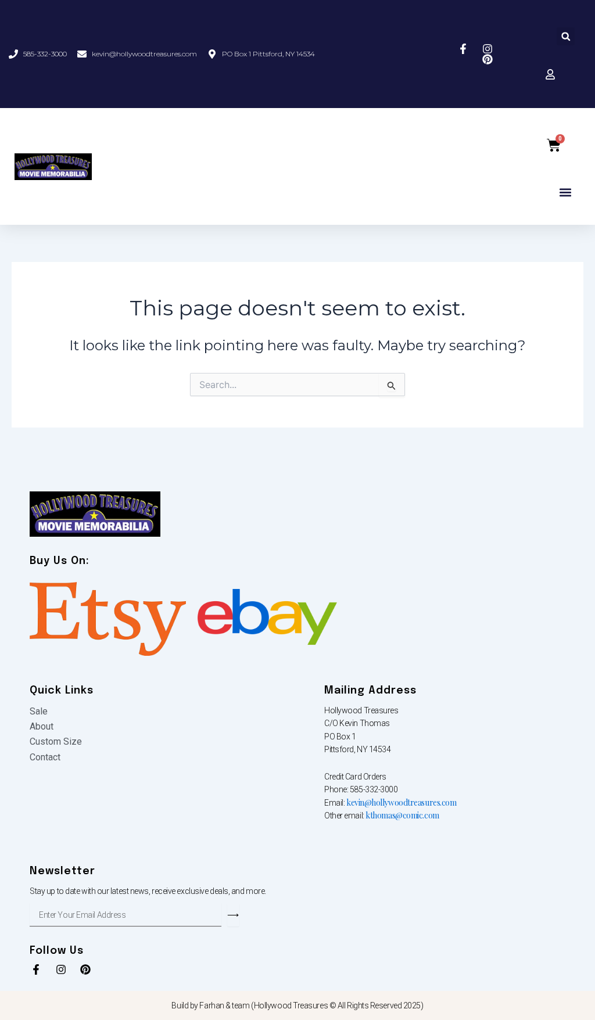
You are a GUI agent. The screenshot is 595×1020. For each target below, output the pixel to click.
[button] (566, 36)
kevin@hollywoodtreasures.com (401, 802)
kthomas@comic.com (402, 815)
